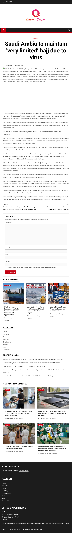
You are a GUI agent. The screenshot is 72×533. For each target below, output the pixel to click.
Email (7, 254)
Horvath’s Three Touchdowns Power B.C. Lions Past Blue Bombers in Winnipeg (28, 376)
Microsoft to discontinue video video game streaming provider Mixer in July (55, 206)
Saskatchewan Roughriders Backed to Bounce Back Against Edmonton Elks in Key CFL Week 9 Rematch (52, 449)
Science (41, 390)
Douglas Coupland (18, 418)
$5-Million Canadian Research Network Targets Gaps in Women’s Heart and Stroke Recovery (33, 359)
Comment (8, 222)
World (5, 337)
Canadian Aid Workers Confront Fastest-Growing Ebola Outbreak (24, 366)
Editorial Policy (28, 529)
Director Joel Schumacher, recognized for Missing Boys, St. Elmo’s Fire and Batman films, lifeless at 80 (19, 206)
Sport (4, 347)
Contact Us (6, 350)
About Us (4, 529)
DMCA (19, 529)
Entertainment (7, 342)
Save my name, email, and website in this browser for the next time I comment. (31, 267)
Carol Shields (9, 65)
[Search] (69, 30)
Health (7, 390)
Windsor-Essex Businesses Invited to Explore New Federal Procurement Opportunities (12, 311)
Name (7, 248)
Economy (6, 339)
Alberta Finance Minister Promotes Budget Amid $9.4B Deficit (58, 309)
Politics (5, 344)
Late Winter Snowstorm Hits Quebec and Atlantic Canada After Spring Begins (35, 310)
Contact (67, 523)
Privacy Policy (39, 529)
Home (5, 332)
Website (7, 261)
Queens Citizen (23, 470)
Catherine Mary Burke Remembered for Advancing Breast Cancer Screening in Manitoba (31, 363)
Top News (35, 38)
